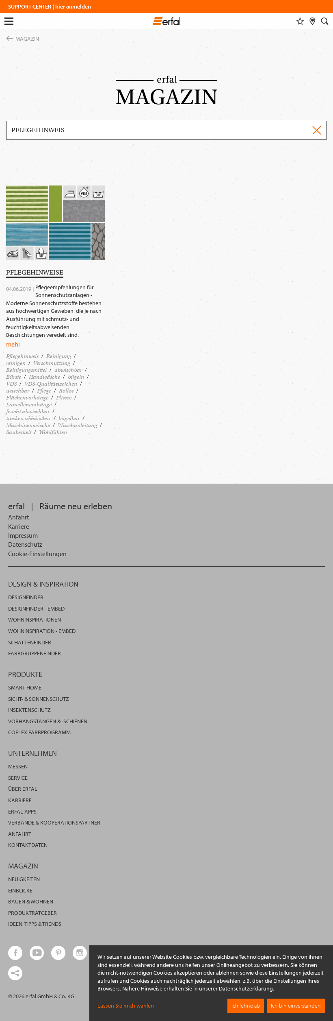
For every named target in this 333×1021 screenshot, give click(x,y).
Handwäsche (44, 376)
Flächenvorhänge (27, 397)
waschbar (17, 390)
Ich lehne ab (245, 1005)
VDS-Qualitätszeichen (50, 383)
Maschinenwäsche (28, 425)
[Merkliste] (300, 21)
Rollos (66, 390)
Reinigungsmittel (26, 370)
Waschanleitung (77, 425)
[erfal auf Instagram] (80, 953)
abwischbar (68, 370)
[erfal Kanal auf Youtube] (37, 953)
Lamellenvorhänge (29, 404)
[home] (167, 22)
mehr (13, 344)
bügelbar (69, 418)
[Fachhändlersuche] (312, 21)
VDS (11, 383)
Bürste (13, 376)
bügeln (76, 376)
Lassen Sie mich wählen (125, 1005)
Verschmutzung (51, 363)
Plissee (63, 397)
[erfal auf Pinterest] (58, 953)
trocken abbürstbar (28, 418)
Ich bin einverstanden (296, 1005)
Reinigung (58, 356)
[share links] (15, 973)
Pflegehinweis (22, 356)
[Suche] (325, 21)
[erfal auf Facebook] (15, 953)
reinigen (16, 363)
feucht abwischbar (28, 411)
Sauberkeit (18, 432)
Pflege (44, 390)
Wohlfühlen (53, 432)
